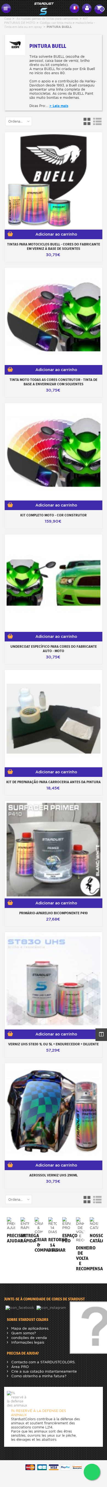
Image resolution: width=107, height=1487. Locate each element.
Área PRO (19, 1367)
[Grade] (87, 121)
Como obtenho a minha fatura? (38, 1376)
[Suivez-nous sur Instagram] (51, 1307)
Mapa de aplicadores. (29, 1328)
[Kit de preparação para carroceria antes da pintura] (53, 718)
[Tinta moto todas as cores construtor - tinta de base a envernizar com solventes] (53, 316)
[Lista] (97, 121)
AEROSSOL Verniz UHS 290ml (53, 1175)
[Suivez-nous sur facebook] (20, 1307)
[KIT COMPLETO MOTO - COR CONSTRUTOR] (53, 452)
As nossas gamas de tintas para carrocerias (47, 19)
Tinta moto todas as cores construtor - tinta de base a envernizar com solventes (53, 381)
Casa (7, 19)
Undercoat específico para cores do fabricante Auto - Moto (53, 648)
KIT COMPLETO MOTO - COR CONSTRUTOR (53, 515)
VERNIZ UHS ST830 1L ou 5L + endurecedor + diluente (53, 1044)
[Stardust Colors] (40, 8)
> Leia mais (58, 106)
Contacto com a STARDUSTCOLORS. (42, 1362)
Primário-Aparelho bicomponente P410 (53, 913)
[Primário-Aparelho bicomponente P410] (53, 849)
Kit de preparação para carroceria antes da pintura (53, 782)
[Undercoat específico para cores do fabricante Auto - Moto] (53, 583)
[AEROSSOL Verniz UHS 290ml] (53, 1112)
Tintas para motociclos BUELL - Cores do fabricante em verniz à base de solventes (53, 246)
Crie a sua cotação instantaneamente (43, 1371)
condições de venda (28, 1338)
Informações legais (27, 1342)
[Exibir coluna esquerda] (101, 1034)
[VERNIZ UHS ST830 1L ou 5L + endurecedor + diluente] (53, 981)
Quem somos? (23, 1333)
